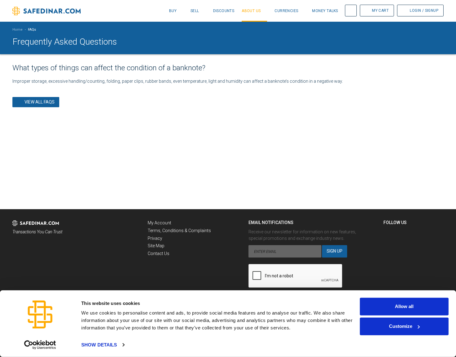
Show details (99, 344)
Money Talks (325, 11)
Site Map (156, 245)
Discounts (224, 11)
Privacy (155, 238)
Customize (400, 326)
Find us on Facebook (388, 233)
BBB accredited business (28, 249)
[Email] (423, 233)
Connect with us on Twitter (400, 233)
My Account (159, 222)
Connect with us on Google (411, 233)
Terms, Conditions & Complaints (179, 230)
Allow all (404, 306)
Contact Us (158, 253)
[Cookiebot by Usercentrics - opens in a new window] (40, 345)
